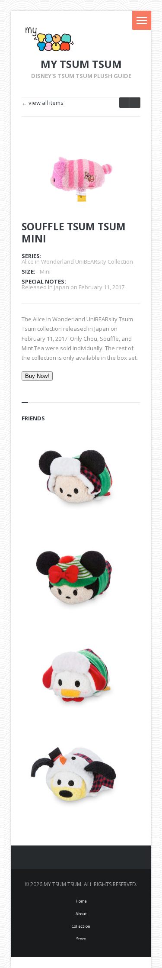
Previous (107, 157)
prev (135, 102)
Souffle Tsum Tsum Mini (74, 232)
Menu (141, 20)
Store (81, 939)
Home (81, 901)
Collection (81, 926)
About (81, 913)
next (124, 102)
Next (122, 157)
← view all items (43, 103)
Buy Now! (37, 376)
